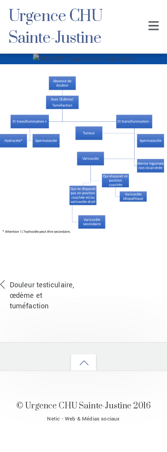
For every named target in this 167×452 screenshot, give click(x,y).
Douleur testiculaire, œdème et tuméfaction (42, 295)
